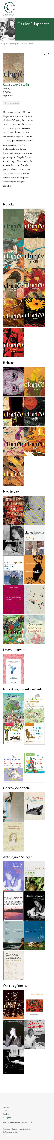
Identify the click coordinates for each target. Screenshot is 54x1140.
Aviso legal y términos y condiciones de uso (17, 1129)
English (6, 1114)
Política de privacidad (10, 1132)
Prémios (24, 43)
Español (6, 1107)
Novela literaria (13, 102)
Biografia (4, 43)
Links (31, 43)
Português (7, 1117)
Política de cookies (9, 1135)
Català (5, 1110)
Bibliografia (14, 43)
